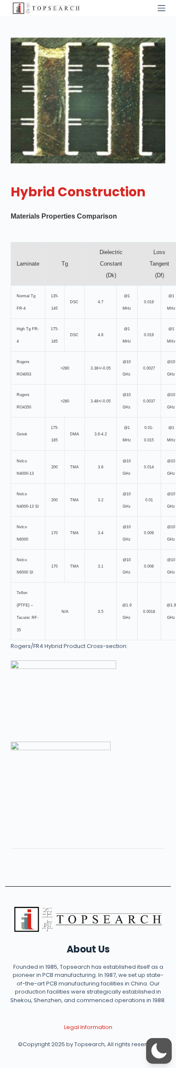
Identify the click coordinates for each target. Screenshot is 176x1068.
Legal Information (88, 1027)
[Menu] (161, 8)
